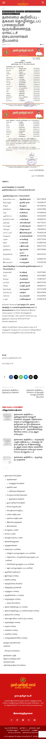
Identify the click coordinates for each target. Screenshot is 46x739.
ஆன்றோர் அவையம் (12, 572)
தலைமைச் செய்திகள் (8, 11)
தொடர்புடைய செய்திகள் (12, 407)
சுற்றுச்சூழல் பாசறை (13, 599)
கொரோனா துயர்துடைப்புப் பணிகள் (20, 564)
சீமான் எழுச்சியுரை (14, 507)
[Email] (35, 377)
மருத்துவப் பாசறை (12, 591)
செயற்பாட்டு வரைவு (12, 651)
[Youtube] (34, 720)
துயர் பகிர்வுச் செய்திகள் (16, 503)
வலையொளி (25, 730)
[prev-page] (3, 467)
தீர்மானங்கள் (12, 526)
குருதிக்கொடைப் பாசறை (14, 595)
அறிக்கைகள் (12, 479)
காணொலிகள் (9, 662)
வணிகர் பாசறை (11, 634)
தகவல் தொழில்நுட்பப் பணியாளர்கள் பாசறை (22, 611)
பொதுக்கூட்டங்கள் (12, 530)
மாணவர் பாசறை (11, 630)
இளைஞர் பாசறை (12, 576)
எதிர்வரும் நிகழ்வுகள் (17, 491)
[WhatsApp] (21, 377)
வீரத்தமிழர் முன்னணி (13, 587)
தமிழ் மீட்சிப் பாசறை (12, 615)
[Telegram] (26, 377)
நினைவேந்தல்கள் (12, 542)
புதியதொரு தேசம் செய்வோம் (14, 665)
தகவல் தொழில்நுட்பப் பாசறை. (11, 14)
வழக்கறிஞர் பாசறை (12, 622)
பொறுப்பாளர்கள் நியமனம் (32, 11)
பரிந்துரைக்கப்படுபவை (12, 410)
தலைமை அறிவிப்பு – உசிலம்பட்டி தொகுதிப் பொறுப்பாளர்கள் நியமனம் (35, 393)
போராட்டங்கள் (10, 534)
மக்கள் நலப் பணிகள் (13, 549)
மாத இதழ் (35, 730)
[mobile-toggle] (3, 3)
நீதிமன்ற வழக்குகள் (14, 522)
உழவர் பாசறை (10, 626)
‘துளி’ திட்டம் (23, 728)
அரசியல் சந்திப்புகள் (14, 518)
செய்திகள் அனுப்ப (13, 730)
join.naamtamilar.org (36, 705)
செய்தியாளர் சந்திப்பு (15, 510)
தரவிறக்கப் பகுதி (9, 655)
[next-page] (7, 467)
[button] (43, 3)
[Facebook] (11, 377)
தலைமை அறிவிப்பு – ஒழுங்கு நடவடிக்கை (11, 391)
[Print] (31, 377)
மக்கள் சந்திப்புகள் (14, 514)
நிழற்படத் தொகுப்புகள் (11, 659)
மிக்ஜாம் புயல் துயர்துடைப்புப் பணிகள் (21, 553)
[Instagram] (17, 720)
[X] (16, 377)
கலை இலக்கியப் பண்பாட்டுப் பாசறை (19, 618)
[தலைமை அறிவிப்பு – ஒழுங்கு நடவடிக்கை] (7, 460)
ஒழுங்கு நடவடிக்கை (16, 499)
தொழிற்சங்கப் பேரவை (13, 584)
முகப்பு (4, 8)
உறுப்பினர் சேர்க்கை (11, 728)
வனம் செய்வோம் (13, 603)
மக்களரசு (6, 646)
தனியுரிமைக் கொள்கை (30, 733)
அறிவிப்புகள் (19, 11)
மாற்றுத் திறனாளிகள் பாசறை (16, 638)
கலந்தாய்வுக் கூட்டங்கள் (14, 538)
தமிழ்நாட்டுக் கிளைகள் (11, 643)
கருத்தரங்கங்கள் (11, 545)
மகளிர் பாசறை (10, 580)
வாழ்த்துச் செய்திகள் (16, 483)
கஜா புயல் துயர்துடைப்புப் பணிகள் (20, 568)
